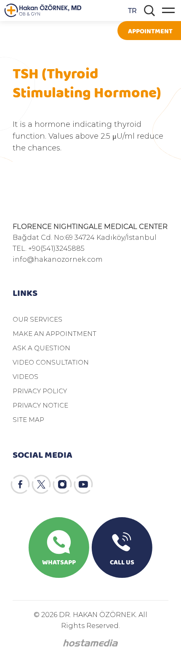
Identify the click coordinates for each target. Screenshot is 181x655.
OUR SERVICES (37, 319)
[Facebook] (20, 484)
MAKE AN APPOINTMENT (54, 333)
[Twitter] (41, 484)
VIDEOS (25, 376)
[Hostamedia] (90, 643)
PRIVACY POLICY (40, 391)
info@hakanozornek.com (58, 259)
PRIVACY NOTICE (40, 405)
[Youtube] (83, 484)
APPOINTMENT (150, 30)
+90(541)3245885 (56, 248)
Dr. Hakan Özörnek (43, 10)
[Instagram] (62, 484)
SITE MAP (28, 419)
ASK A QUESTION (41, 348)
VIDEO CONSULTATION (51, 362)
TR (132, 10)
